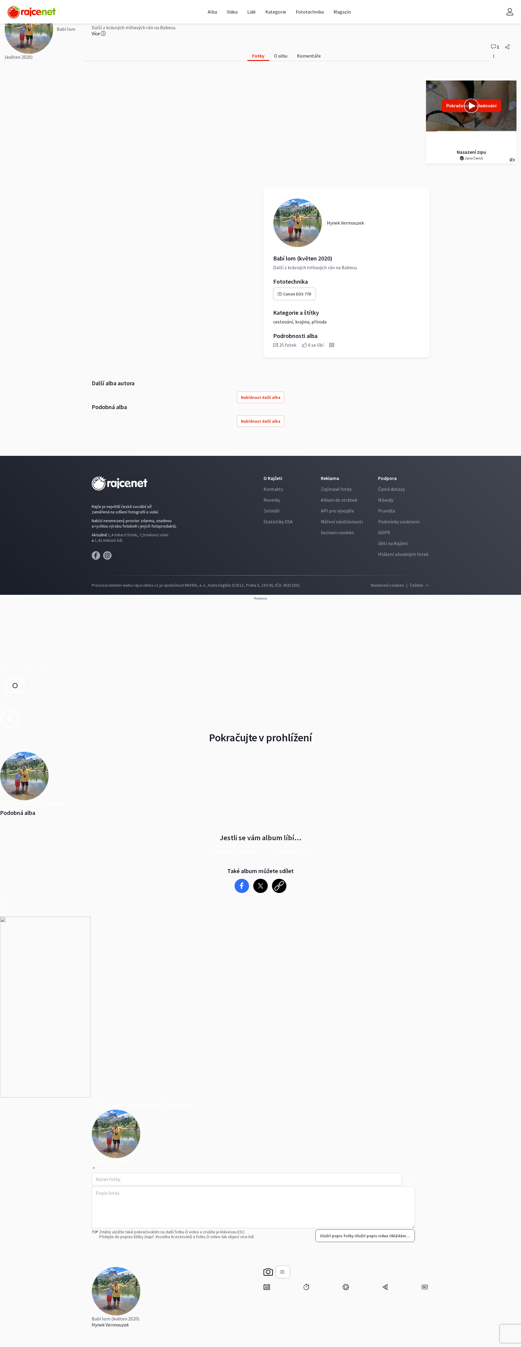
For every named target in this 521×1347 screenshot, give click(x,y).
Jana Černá (473, 158)
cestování (283, 322)
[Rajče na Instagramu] (108, 557)
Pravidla (386, 511)
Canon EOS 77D (297, 294)
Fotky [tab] (258, 56)
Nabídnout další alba (260, 397)
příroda (319, 322)
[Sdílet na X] (261, 886)
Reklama (330, 478)
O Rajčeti (273, 478)
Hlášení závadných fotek (403, 554)
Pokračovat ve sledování (471, 105)
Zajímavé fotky (336, 489)
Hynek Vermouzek (110, 1325)
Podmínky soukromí (398, 522)
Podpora (387, 478)
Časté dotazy (391, 489)
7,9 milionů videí (153, 535)
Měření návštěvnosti (342, 522)
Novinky (272, 500)
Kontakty (273, 489)
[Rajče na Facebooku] (97, 557)
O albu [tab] (280, 56)
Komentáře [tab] (309, 56)
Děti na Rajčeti (393, 543)
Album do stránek (339, 500)
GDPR (384, 532)
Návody (385, 500)
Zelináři (271, 511)
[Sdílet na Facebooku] (242, 886)
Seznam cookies (337, 532)
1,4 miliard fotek (122, 535)
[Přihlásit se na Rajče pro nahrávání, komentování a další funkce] (509, 12)
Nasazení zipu (471, 152)
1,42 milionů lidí (108, 540)
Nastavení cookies (387, 585)
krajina (302, 322)
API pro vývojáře (337, 511)
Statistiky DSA (278, 522)
